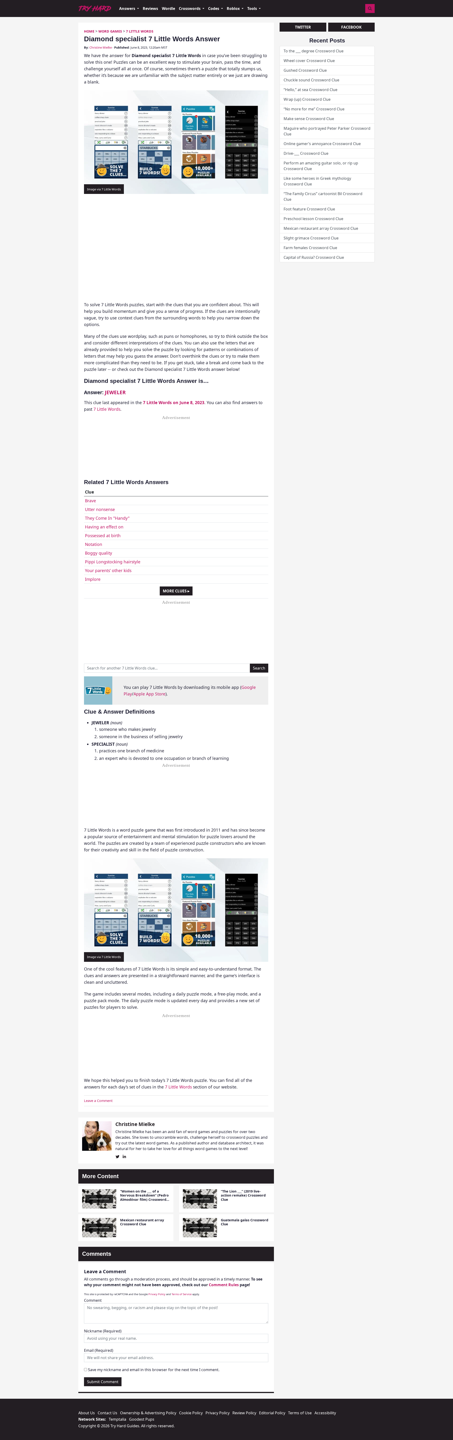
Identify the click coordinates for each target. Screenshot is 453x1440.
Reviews (150, 8)
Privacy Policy (156, 1294)
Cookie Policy (191, 1412)
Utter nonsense (100, 509)
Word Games (110, 31)
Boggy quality (98, 553)
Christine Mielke (100, 47)
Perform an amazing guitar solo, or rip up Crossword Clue (321, 165)
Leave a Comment (98, 1100)
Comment (93, 1300)
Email (98, 1350)
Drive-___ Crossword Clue (306, 153)
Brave (90, 500)
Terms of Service (182, 1294)
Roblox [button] (234, 8)
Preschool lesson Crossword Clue (313, 218)
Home (89, 31)
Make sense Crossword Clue (309, 118)
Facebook (351, 27)
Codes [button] (214, 8)
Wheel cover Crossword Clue (309, 60)
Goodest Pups (141, 1419)
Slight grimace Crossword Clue (311, 238)
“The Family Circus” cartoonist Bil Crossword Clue (323, 196)
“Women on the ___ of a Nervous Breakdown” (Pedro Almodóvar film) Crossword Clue (144, 1197)
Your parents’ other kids (108, 570)
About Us (86, 1412)
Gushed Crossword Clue (305, 70)
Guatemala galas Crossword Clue (244, 1222)
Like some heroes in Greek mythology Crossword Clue (317, 181)
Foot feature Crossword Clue (309, 209)
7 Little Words (139, 31)
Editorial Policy (272, 1412)
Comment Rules (224, 1284)
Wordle (168, 8)
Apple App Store (149, 694)
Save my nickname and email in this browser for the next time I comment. (153, 1369)
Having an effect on (104, 527)
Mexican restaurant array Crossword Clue (142, 1222)
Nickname (103, 1331)
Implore (93, 579)
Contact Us (107, 1412)
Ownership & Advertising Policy (148, 1412)
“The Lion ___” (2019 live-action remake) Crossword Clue (243, 1195)
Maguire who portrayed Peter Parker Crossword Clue (327, 131)
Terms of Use (300, 1412)
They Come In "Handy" (107, 518)
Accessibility (325, 1412)
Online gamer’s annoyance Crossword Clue (322, 143)
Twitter (303, 27)
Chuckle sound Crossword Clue (311, 80)
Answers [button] (127, 8)
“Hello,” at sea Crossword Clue (310, 89)
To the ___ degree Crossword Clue (314, 51)
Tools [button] (252, 8)
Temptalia (117, 1419)
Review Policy (244, 1412)
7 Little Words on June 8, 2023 (173, 402)
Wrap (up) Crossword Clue (307, 99)
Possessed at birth (103, 535)
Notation (93, 544)
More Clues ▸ (176, 591)
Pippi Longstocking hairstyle (112, 562)
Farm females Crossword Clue (310, 247)
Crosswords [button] (190, 8)
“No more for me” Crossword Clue (314, 109)
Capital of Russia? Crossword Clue (314, 257)
